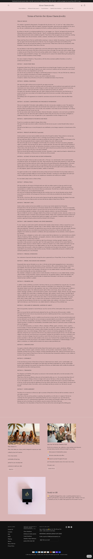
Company (10, 532)
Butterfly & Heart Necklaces (56, 8)
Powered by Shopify (63, 554)
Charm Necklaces (22, 8)
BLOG (9, 536)
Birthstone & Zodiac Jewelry (33, 8)
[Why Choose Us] (24, 434)
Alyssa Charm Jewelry (46, 5)
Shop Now (11, 469)
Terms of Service (11, 543)
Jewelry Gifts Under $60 (68, 8)
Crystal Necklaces (45, 8)
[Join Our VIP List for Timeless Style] (61, 433)
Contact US (10, 529)
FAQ (9, 534)
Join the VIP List (51, 468)
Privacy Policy (11, 546)
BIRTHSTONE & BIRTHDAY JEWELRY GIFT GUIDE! (51, 533)
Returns (9, 541)
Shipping (10, 539)
